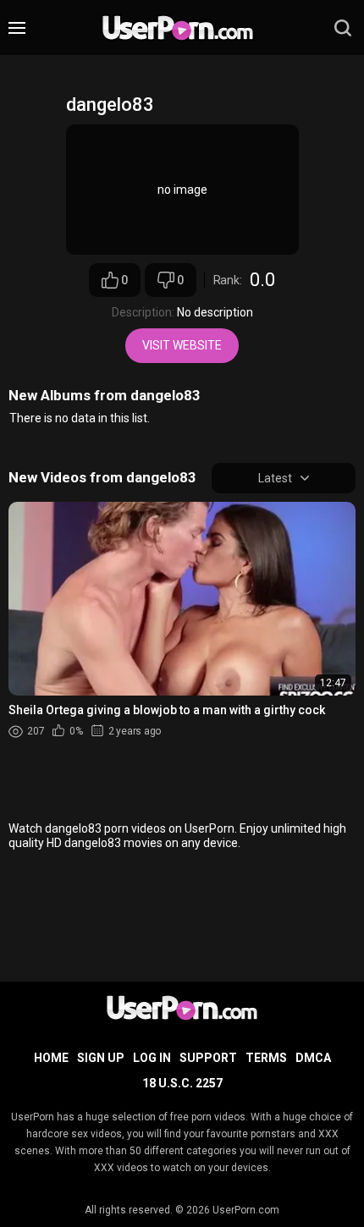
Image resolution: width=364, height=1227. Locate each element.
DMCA (313, 1058)
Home (51, 1058)
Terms (266, 1058)
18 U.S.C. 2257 (182, 1083)
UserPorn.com (245, 1210)
